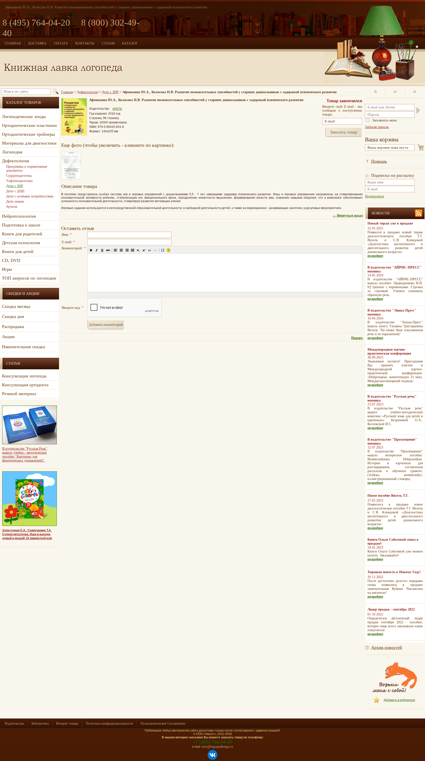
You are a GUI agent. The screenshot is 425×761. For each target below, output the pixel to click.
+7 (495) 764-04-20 (212, 742)
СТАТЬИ (108, 43)
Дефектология (87, 92)
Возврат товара (67, 723)
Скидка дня (13, 316)
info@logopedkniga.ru (217, 746)
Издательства (14, 723)
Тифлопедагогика (19, 181)
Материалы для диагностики (29, 143)
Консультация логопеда (24, 375)
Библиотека (40, 723)
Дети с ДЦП (15, 191)
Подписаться (374, 196)
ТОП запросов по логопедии (29, 278)
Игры (7, 269)
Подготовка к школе (21, 225)
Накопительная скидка (23, 346)
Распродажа (13, 326)
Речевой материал (19, 393)
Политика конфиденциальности (109, 723)
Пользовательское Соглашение (162, 723)
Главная (67, 92)
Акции (8, 336)
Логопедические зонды (24, 116)
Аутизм (11, 207)
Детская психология (21, 242)
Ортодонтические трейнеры (28, 134)
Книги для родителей (22, 233)
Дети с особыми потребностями (29, 196)
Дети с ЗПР (110, 92)
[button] (91, 250)
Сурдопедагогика (19, 176)
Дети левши (15, 201)
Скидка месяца (16, 306)
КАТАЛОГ (130, 43)
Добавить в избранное (399, 700)
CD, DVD (11, 260)
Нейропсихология (19, 216)
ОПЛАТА (61, 43)
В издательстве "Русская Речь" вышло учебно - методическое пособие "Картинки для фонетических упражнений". (24, 454)
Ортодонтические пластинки (29, 125)
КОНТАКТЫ (84, 43)
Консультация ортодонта (25, 384)
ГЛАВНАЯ (13, 43)
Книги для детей (17, 251)
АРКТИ (117, 109)
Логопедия (12, 151)
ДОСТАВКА (37, 43)
